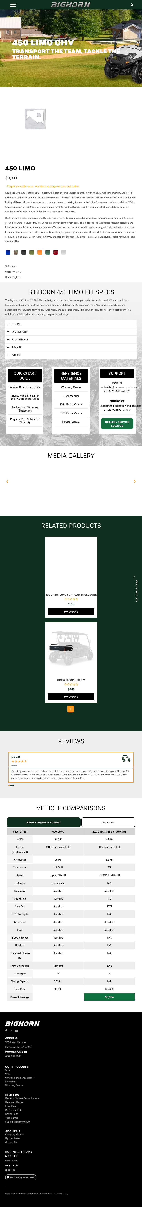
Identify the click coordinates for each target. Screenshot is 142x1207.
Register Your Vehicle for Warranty (25, 420)
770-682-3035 (112, 391)
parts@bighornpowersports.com (119, 387)
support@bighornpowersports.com (121, 405)
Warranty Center (71, 387)
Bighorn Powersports (29, 1193)
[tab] (44, 822)
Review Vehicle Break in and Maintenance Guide (24, 397)
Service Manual (71, 421)
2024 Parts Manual (71, 404)
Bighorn (17, 277)
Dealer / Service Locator (117, 423)
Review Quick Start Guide (25, 387)
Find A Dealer (136, 591)
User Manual (71, 396)
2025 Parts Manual (71, 413)
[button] (7, 252)
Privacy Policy (62, 1193)
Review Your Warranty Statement (24, 408)
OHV (18, 271)
